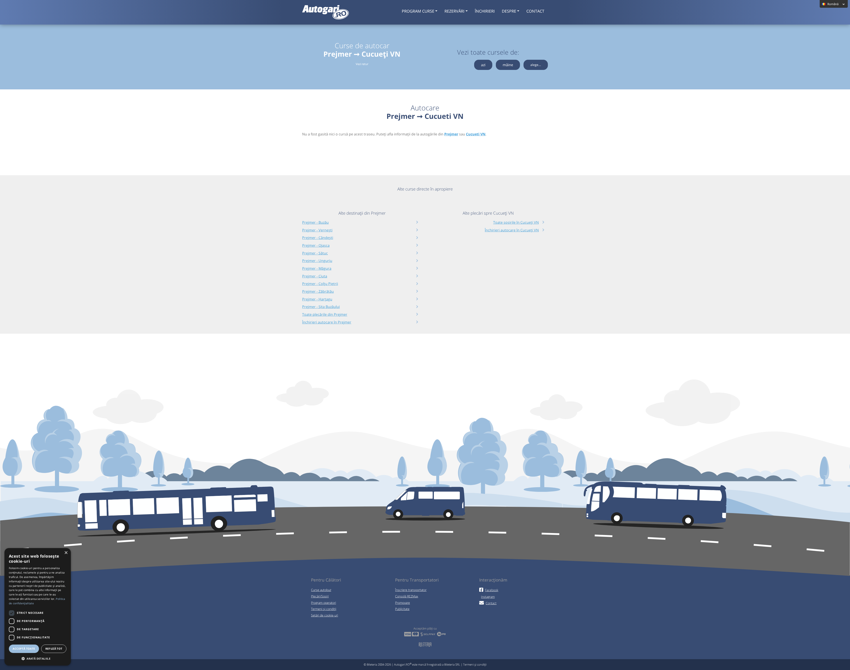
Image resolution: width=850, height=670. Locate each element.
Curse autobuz (321, 590)
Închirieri (485, 11)
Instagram (488, 597)
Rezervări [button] (454, 11)
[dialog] (37, 607)
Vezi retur (362, 64)
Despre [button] (509, 11)
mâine (508, 64)
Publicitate (402, 609)
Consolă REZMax (406, 596)
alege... (535, 65)
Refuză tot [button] (53, 649)
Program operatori (323, 603)
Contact (535, 11)
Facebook (491, 590)
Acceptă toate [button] (24, 649)
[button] (37, 658)
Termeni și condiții (323, 609)
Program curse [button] (418, 11)
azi (483, 64)
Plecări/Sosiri (320, 596)
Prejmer (451, 134)
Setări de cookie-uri (324, 615)
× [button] (66, 552)
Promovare (402, 603)
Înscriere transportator (411, 590)
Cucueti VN (475, 134)
